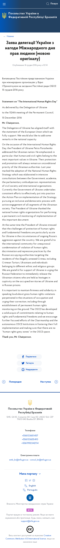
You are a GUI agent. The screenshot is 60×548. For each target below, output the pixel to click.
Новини (10, 36)
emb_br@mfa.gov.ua (18, 460)
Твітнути (30, 363)
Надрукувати (32, 370)
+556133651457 (30, 436)
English (32, 486)
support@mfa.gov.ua (30, 521)
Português (32, 490)
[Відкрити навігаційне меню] (4, 4)
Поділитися (31, 357)
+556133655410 (30, 439)
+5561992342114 (30, 443)
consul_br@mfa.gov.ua (40, 460)
